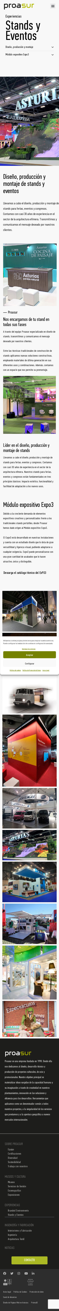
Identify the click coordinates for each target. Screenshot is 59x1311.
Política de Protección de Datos (31, 670)
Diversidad (12, 1158)
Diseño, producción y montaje (19, 47)
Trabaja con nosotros (18, 1166)
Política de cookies (15, 670)
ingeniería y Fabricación (19, 1225)
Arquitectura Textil (16, 1239)
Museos (11, 1182)
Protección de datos (37, 1292)
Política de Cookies (20, 1292)
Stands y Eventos (16, 1215)
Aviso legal (7, 1292)
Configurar (29, 663)
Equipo (11, 1149)
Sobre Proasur (14, 1144)
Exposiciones (14, 1195)
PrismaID (34, 1303)
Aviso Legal (45, 670)
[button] (52, 6)
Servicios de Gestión (17, 1186)
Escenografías (14, 1190)
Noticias (9, 1248)
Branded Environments (18, 1210)
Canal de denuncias (10, 1297)
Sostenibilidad (14, 1162)
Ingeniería (12, 1235)
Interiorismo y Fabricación (20, 1230)
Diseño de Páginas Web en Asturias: (16, 1303)
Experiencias (12, 1205)
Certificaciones (14, 1154)
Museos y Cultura (15, 1177)
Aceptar (29, 654)
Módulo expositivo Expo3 (17, 54)
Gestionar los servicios (29, 649)
